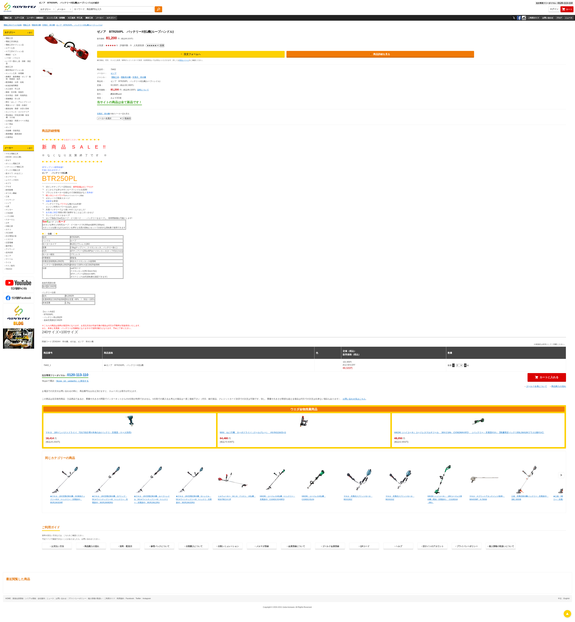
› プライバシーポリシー (467, 546)
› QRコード (364, 546)
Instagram (147, 598)
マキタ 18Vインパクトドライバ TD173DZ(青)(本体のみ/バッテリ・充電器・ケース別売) (88, 432)
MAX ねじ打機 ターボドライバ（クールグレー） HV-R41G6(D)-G (253, 432)
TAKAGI (9, 269)
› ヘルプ (398, 546)
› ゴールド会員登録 (330, 546)
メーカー (99, 18)
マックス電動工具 (13, 170)
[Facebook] (519, 18)
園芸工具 (89, 18)
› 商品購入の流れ (91, 546)
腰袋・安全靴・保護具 (15, 92)
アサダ (8, 187)
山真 (7, 206)
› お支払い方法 (57, 546)
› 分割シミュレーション (228, 546)
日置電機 (9, 243)
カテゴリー (111, 18)
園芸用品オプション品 (15, 70)
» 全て (29, 33)
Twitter (138, 598)
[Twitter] (514, 18)
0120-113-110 (77, 375)
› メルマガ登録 (262, 546)
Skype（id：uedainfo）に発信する (72, 381)
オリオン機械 (11, 193)
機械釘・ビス (11, 55)
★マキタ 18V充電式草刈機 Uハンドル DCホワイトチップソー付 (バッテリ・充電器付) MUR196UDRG (194, 499)
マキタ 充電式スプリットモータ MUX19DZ (358, 497)
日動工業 (9, 226)
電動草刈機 (126, 77)
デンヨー (9, 210)
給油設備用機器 (12, 85)
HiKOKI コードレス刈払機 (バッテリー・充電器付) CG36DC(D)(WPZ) (277, 497)
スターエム (10, 220)
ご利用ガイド (533, 18)
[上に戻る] (567, 616)
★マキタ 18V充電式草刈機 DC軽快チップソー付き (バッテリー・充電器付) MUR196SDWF (67, 499)
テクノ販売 (10, 266)
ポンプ (8, 127)
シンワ (8, 203)
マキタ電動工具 (12, 154)
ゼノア (8, 256)
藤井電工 (9, 246)
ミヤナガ (9, 239)
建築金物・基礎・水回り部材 (17, 109)
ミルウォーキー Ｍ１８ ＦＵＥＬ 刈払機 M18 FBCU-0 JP (236, 497)
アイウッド (10, 249)
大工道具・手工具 (75, 18)
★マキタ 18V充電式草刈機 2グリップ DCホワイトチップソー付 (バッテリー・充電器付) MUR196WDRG (110, 499)
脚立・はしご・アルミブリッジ (18, 102)
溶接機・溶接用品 (13, 131)
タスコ (8, 229)
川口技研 (9, 233)
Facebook (130, 598)
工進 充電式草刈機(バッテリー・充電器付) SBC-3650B (529, 497)
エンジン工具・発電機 (56, 18)
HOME (8, 598)
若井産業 (9, 252)
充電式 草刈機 (139, 77)
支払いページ (184, 60)
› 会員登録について (296, 546)
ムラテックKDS (12, 180)
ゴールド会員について (536, 386)
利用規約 (120, 598)
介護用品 (9, 137)
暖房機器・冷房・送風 (15, 82)
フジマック (10, 200)
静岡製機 (9, 190)
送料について (143, 90)
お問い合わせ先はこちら (354, 399)
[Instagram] (524, 18)
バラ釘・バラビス (13, 58)
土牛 (7, 223)
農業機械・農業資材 (14, 134)
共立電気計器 (11, 236)
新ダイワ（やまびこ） (15, 173)
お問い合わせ (547, 18)
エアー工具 (19, 18)
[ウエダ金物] (19, 7)
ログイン (554, 9)
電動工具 (8, 18)
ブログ (559, 18)
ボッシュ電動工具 (13, 164)
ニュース (568, 18)
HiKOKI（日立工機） (14, 157)
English (566, 598)
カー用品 (9, 124)
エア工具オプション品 (15, 51)
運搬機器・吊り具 (13, 99)
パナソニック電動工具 (15, 167)
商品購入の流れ (558, 386)
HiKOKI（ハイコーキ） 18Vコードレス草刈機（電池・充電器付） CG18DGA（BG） (445, 499)
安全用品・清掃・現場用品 (16, 95)
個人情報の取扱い (95, 598)
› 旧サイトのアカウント (432, 546)
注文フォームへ (192, 54)
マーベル (9, 259)
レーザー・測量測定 (35, 18)
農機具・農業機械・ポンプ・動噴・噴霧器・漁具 (18, 78)
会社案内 (41, 598)
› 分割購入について (193, 546)
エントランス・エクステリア (17, 112)
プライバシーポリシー (77, 598)
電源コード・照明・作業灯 (16, 105)
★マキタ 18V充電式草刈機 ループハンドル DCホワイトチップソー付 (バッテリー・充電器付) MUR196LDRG (152, 499)
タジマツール (11, 177)
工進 (7, 196)
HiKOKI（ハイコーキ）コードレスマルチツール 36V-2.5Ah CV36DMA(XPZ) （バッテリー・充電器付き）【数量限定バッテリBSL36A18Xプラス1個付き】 (469, 432)
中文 (560, 598)
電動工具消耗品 (12, 41)
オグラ (8, 183)
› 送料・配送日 (125, 546)
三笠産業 (9, 213)
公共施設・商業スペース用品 (17, 121)
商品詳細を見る (381, 54)
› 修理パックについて (159, 546)
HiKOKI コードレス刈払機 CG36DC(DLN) (314, 497)
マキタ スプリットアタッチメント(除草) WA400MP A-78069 (487, 497)
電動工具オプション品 (15, 45)
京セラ (8, 160)
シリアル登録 (30, 598)
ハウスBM (10, 216)
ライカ (8, 262)
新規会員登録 (18, 598)
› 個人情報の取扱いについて (501, 546)
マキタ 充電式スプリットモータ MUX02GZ (400, 497)
